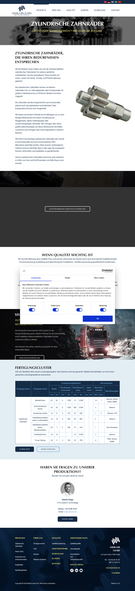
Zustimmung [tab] (36, 278)
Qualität (70, 10)
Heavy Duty (19, 551)
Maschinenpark (60, 549)
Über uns (56, 10)
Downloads (100, 10)
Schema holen (25, 449)
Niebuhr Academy (39, 559)
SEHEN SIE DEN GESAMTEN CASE (29, 358)
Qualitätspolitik (75, 544)
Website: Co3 (115, 583)
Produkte (41, 10)
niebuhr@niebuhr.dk (113, 568)
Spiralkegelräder (21, 570)
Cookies (116, 573)
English (112, 2)
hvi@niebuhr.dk (70, 512)
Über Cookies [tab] (99, 278)
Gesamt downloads (48, 449)
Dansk (105, 2)
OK (98, 318)
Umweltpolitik (75, 549)
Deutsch (109, 2)
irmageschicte (39, 544)
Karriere (36, 554)
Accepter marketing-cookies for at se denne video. (67, 209)
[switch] (56, 310)
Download (57, 554)
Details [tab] (67, 278)
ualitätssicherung (59, 544)
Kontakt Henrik (67, 519)
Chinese (119, 2)
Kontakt (115, 10)
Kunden (84, 10)
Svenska (116, 2)
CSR (35, 549)
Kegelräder (19, 565)
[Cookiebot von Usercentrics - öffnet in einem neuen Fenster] (103, 270)
